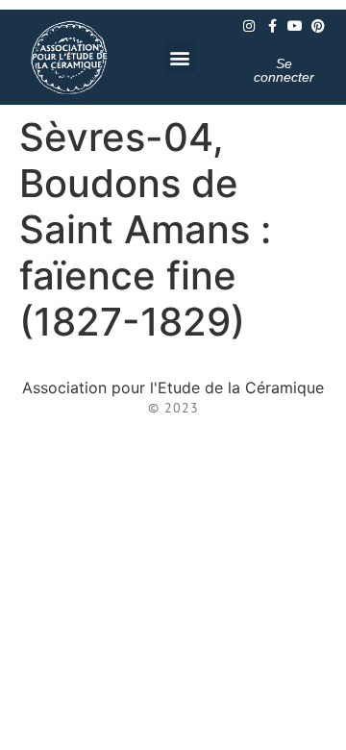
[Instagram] (249, 26)
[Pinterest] (318, 26)
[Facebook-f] (272, 26)
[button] (180, 57)
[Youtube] (295, 26)
